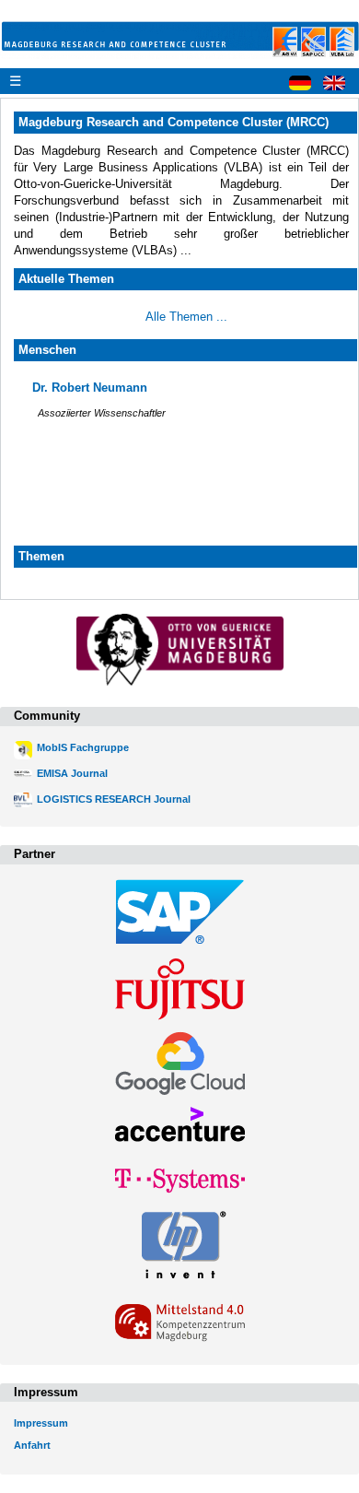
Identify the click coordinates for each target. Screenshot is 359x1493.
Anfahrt (32, 1445)
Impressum (41, 1422)
